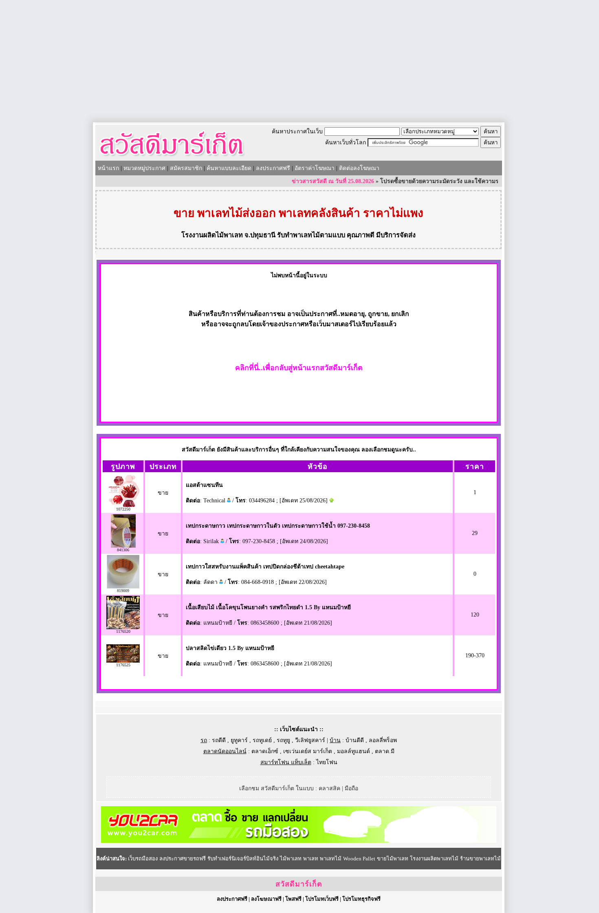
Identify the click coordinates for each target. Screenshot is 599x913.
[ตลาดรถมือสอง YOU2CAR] (298, 841)
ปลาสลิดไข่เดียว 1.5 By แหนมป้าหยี (230, 648)
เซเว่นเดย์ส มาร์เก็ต (307, 751)
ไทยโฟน (326, 762)
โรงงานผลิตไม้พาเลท (212, 235)
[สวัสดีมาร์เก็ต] (172, 158)
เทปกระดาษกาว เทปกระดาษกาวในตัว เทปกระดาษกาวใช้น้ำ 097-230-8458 (278, 526)
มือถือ (351, 788)
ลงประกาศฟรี (273, 168)
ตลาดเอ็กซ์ (264, 751)
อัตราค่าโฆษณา (315, 168)
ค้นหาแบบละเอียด (229, 168)
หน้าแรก (108, 168)
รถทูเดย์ (262, 740)
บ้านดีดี (355, 740)
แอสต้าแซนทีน (204, 485)
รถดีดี (219, 740)
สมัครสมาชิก (186, 168)
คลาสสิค (329, 788)
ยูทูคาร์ (239, 740)
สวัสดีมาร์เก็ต (298, 884)
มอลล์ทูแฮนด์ (353, 751)
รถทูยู (283, 740)
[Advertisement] (299, 61)
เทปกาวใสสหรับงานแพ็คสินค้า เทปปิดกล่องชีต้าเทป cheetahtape (265, 567)
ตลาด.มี (384, 751)
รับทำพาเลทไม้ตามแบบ (311, 235)
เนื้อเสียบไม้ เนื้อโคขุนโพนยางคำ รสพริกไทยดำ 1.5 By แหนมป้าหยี (268, 607)
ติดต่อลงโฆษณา (359, 168)
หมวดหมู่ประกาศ (144, 168)
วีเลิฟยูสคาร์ (310, 740)
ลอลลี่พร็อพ (383, 740)
